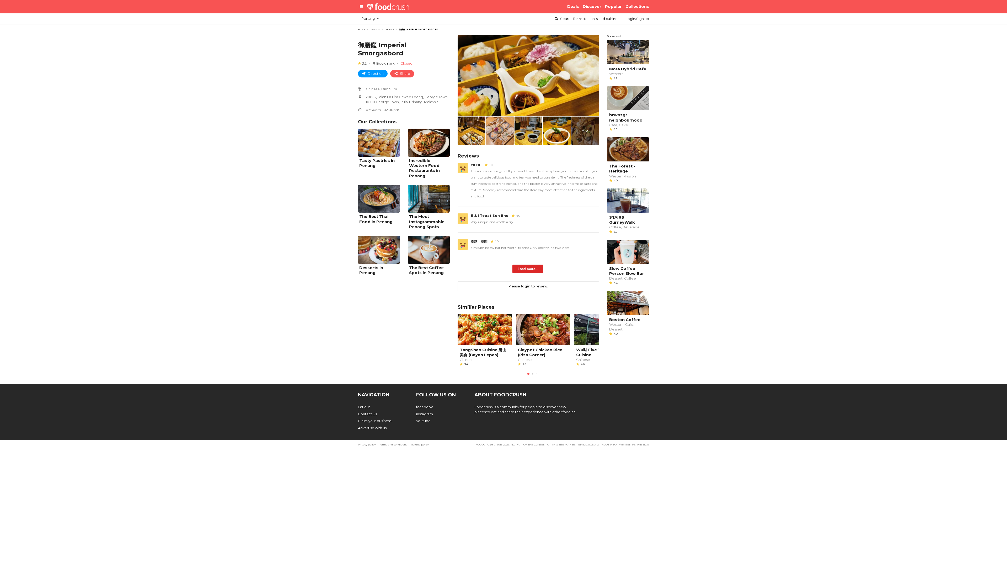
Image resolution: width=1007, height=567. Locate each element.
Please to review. (528, 286)
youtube (423, 421)
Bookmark (385, 63)
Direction (375, 73)
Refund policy (420, 444)
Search (589, 19)
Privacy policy (367, 444)
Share (404, 73)
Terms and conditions (393, 444)
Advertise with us (372, 428)
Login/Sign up (637, 19)
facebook (424, 407)
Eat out (364, 407)
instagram (424, 414)
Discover (592, 6)
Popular (613, 6)
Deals (573, 6)
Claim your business (374, 421)
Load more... (528, 269)
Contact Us (367, 414)
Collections (637, 6)
